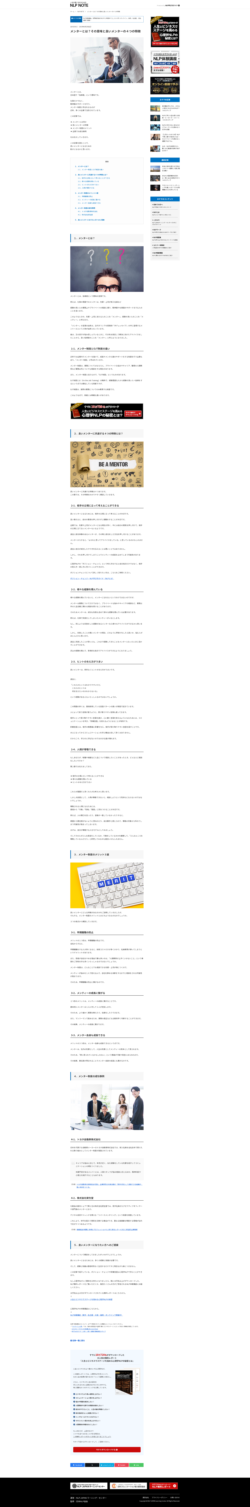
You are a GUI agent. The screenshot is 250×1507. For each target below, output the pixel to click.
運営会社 (146, 1497)
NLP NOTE (80, 11)
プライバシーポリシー (159, 1497)
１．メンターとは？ (82, 166)
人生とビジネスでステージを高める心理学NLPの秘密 (91, 1299)
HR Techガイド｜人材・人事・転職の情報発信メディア (89, 1331)
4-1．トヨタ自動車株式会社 (87, 211)
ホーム (72, 11)
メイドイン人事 (77, 1326)
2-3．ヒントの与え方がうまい (88, 184)
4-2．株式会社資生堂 (85, 214)
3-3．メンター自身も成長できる (89, 203)
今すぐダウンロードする (106, 1449)
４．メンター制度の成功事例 (85, 208)
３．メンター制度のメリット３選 (86, 193)
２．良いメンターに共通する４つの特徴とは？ (91, 174)
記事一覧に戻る (78, 1340)
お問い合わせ (175, 1497)
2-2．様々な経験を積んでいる (88, 181)
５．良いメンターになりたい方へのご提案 (89, 220)
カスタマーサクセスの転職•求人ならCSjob (85, 1329)
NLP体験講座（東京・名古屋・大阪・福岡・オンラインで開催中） (96, 1315)
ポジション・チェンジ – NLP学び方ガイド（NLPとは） (92, 578)
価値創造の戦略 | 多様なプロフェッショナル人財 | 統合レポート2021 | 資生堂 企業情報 (107, 1229)
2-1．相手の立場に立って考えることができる (94, 178)
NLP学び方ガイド (171, 5)
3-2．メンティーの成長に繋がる (89, 199)
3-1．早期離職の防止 (85, 196)
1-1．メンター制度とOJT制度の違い (91, 169)
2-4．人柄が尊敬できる (86, 188)
